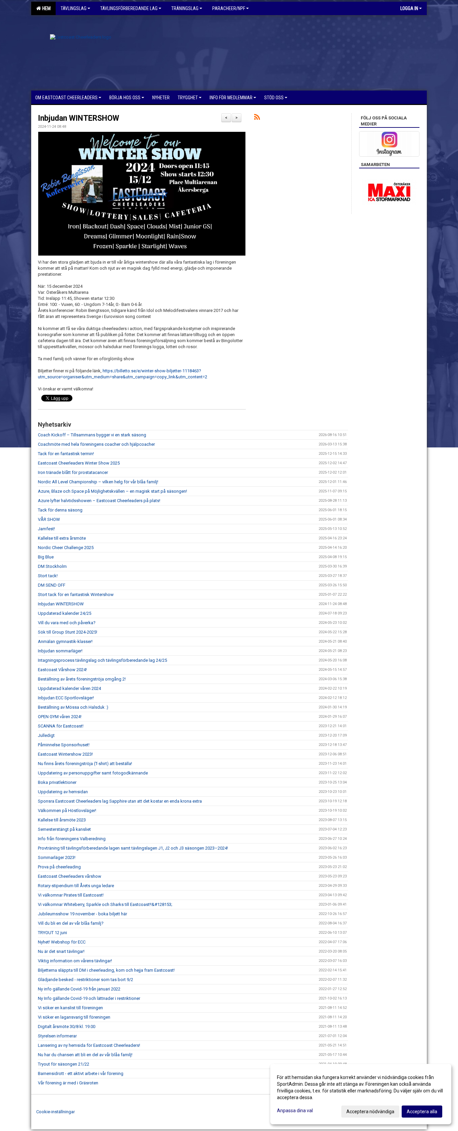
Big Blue (46, 556)
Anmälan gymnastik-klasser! (65, 641)
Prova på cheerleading (59, 866)
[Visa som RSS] (257, 118)
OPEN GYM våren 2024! (59, 716)
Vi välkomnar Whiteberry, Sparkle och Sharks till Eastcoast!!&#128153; (105, 904)
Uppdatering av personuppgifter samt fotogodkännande (93, 772)
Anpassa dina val (295, 1110)
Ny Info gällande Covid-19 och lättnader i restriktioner (89, 998)
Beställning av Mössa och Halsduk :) (73, 707)
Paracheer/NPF (228, 8)
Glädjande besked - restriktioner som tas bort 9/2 (85, 979)
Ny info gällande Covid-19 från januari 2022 (79, 988)
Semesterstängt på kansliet (64, 829)
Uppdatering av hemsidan (63, 791)
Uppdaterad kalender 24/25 (64, 613)
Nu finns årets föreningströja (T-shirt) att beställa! (85, 763)
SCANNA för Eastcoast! (60, 726)
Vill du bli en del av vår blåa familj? (71, 923)
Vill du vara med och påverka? (67, 622)
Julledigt (46, 735)
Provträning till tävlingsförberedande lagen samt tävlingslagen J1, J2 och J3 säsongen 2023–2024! (133, 848)
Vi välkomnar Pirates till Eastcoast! (71, 895)
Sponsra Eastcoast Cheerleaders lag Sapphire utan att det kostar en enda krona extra (120, 801)
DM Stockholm (52, 566)
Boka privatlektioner (57, 782)
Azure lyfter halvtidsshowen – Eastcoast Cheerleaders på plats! (99, 500)
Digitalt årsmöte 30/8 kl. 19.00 (66, 1026)
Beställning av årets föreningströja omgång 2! (82, 679)
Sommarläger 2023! (56, 857)
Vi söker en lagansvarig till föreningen (74, 1017)
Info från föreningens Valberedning (72, 838)
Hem (45, 8)
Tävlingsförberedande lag (129, 8)
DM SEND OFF (51, 585)
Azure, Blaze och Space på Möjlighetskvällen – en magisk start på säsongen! (112, 491)
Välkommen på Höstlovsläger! (67, 810)
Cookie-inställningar (55, 1111)
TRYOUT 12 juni (52, 932)
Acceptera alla (422, 1111)
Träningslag (184, 8)
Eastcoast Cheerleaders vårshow (69, 876)
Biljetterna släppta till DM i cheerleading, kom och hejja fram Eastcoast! (106, 970)
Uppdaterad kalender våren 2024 (69, 688)
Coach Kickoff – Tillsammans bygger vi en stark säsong (92, 434)
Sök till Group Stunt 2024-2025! (67, 632)
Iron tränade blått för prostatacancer (73, 472)
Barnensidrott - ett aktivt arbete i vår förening (80, 1073)
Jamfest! (46, 528)
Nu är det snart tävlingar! (61, 951)
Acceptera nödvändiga (370, 1111)
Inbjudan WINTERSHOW (78, 118)
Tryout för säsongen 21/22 (63, 1064)
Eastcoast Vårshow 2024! (62, 669)
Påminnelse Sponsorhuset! (64, 744)
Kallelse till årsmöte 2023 (62, 819)
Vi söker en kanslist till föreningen (70, 1007)
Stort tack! (48, 575)
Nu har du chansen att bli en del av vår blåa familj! (85, 1054)
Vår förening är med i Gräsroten (68, 1082)
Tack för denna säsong (60, 510)
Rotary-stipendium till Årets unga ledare (76, 885)
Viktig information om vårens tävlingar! (75, 960)
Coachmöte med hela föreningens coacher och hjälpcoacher (96, 444)
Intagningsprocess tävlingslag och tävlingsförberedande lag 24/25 (102, 660)
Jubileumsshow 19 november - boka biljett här (82, 913)
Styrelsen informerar (57, 1035)
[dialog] (360, 1094)
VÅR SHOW (49, 519)
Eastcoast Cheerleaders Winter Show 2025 (79, 463)
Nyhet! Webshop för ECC (61, 942)
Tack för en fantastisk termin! (66, 453)
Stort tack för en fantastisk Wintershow (76, 594)
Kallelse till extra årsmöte (62, 538)
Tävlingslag (74, 8)
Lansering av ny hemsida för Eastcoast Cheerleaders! (89, 1045)
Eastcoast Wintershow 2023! (65, 754)
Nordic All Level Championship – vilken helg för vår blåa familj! (98, 481)
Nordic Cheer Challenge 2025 (66, 547)
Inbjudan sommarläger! (60, 650)
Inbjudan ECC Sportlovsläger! (66, 697)
